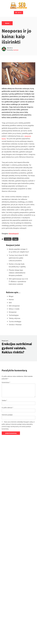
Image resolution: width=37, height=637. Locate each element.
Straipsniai (13, 312)
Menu (19, 12)
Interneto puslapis (7, 415)
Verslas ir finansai (15, 325)
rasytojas (15, 50)
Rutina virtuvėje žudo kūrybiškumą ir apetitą (17, 265)
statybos (8, 239)
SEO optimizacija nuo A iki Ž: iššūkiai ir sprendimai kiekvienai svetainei (18, 281)
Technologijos (14, 315)
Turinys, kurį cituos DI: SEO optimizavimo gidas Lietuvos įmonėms (18, 257)
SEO (10, 303)
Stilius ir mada (14, 309)
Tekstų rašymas (14, 318)
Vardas (4, 400)
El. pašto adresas (7, 407)
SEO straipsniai (14, 306)
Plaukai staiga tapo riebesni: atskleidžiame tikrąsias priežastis (17, 272)
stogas (15, 239)
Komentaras (6, 382)
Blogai (11, 296)
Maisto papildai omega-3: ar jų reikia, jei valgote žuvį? (19, 250)
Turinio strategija (15, 321)
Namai (7, 23)
